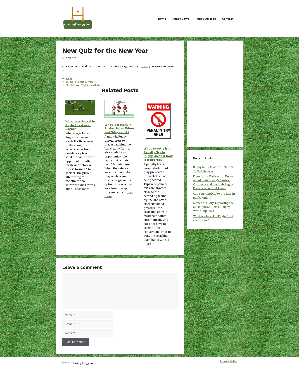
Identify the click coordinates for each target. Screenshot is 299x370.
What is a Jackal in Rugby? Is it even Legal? (80, 125)
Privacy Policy (228, 361)
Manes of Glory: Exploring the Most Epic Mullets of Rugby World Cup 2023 (213, 207)
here (144, 66)
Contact (228, 18)
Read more (82, 189)
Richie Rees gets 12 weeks (80, 81)
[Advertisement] (215, 93)
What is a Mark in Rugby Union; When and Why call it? (119, 128)
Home (162, 18)
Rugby (69, 78)
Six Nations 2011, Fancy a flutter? (84, 85)
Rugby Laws (180, 18)
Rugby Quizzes (205, 18)
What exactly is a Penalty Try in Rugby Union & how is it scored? (158, 154)
